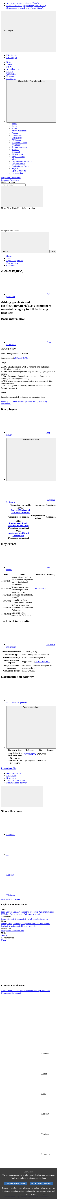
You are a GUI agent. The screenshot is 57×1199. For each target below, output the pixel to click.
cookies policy (45, 1191)
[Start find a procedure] (22, 196)
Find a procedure (8, 182)
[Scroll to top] (22, 796)
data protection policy (27, 1191)
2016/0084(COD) (21, 358)
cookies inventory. (30, 1194)
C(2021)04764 (40, 588)
